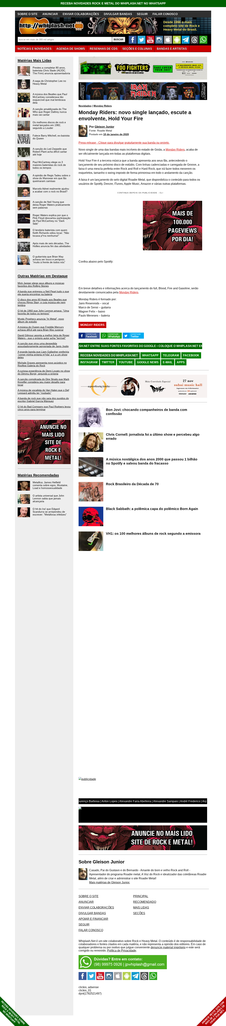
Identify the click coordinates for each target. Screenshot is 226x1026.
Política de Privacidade (121, 950)
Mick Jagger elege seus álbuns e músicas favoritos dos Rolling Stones (41, 284)
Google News (148, 362)
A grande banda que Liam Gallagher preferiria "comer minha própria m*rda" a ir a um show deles (43, 354)
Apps (181, 362)
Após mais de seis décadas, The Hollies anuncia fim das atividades (51, 245)
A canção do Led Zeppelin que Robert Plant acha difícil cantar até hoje (50, 151)
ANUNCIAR (50, 14)
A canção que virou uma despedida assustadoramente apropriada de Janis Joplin (43, 345)
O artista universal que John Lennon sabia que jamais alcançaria (48, 498)
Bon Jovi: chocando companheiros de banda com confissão (146, 412)
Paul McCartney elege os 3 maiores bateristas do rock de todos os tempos (49, 165)
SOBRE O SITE (27, 14)
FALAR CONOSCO (165, 14)
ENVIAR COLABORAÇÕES (81, 14)
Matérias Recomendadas (38, 475)
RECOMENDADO (144, 901)
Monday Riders (103, 105)
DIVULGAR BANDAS (118, 14)
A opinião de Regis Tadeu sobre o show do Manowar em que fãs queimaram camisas (51, 178)
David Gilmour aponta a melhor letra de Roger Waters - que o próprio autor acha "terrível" (43, 337)
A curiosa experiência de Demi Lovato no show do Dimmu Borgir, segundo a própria (44, 372)
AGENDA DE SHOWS (70, 48)
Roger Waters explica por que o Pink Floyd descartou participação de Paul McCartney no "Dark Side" (51, 219)
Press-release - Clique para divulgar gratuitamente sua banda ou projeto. (124, 142)
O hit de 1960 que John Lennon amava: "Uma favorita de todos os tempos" (43, 312)
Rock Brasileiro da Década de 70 (132, 484)
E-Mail (168, 362)
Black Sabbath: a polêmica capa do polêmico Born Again (152, 509)
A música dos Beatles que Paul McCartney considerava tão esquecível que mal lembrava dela (50, 98)
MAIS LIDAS (141, 907)
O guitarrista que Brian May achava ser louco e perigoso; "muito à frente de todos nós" (49, 259)
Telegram (171, 355)
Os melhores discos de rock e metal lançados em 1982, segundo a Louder (49, 125)
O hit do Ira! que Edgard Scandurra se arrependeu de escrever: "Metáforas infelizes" (50, 511)
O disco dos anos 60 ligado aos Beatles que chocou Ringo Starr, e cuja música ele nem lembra (42, 302)
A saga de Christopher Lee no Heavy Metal (49, 82)
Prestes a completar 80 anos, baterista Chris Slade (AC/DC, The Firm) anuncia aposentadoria (51, 70)
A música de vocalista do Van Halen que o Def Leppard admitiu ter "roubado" (43, 391)
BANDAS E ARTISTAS (172, 48)
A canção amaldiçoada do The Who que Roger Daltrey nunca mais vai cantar (50, 112)
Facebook (191, 355)
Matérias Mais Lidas (34, 60)
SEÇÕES (137, 48)
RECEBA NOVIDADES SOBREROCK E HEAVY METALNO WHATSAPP (13, 1012)
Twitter (108, 362)
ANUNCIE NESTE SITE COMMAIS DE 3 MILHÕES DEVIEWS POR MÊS (213, 1013)
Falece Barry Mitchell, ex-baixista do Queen (51, 137)
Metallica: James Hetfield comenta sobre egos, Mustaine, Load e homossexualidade (50, 485)
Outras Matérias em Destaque (43, 276)
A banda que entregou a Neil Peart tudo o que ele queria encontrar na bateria (43, 293)
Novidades (85, 105)
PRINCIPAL (140, 896)
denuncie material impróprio (168, 947)
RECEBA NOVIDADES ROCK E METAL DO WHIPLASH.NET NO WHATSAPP (113, 3)
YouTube (126, 362)
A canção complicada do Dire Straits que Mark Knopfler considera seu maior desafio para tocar (43, 382)
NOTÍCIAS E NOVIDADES (34, 48)
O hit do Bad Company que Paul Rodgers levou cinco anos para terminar (44, 408)
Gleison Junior (104, 126)
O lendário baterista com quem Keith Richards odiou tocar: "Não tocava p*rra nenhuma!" (51, 233)
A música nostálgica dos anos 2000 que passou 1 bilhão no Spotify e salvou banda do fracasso (151, 461)
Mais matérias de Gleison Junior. (109, 882)
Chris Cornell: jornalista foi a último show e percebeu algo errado (153, 436)
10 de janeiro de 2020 (116, 134)
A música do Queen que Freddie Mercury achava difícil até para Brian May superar (41, 328)
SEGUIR (142, 14)
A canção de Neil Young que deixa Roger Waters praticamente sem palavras (51, 204)
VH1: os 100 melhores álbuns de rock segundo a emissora (153, 533)
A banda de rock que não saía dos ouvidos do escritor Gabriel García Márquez (43, 400)
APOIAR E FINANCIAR (93, 918)
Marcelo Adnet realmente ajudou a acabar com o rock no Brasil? (51, 190)
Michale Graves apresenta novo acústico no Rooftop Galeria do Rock (42, 364)
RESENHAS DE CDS (104, 48)
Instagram (88, 362)
